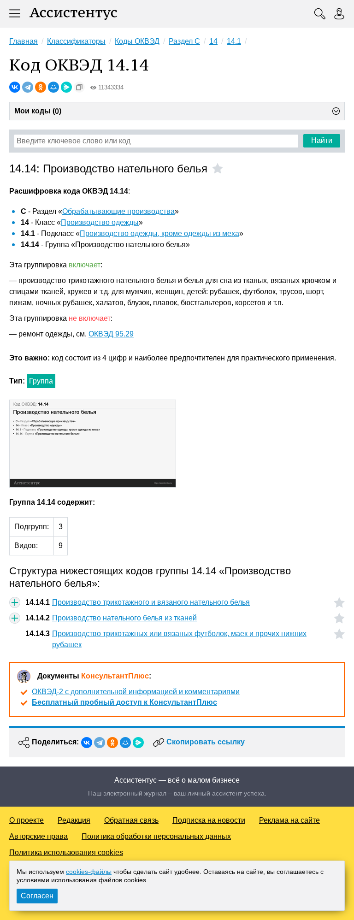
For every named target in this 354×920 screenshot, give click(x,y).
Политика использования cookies (66, 852)
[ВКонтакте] (14, 87)
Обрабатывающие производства (118, 211)
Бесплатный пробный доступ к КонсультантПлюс (124, 702)
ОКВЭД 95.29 (111, 334)
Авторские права (38, 836)
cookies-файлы (89, 871)
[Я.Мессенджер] (66, 87)
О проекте (26, 820)
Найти (321, 140)
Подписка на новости (208, 820)
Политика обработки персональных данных (156, 836)
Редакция (74, 820)
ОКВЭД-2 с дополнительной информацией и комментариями (136, 692)
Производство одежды (100, 222)
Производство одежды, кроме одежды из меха (159, 233)
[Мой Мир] (53, 87)
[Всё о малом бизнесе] (73, 14)
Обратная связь (131, 820)
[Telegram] (27, 87)
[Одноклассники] (40, 87)
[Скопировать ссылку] (79, 87)
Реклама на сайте (289, 820)
